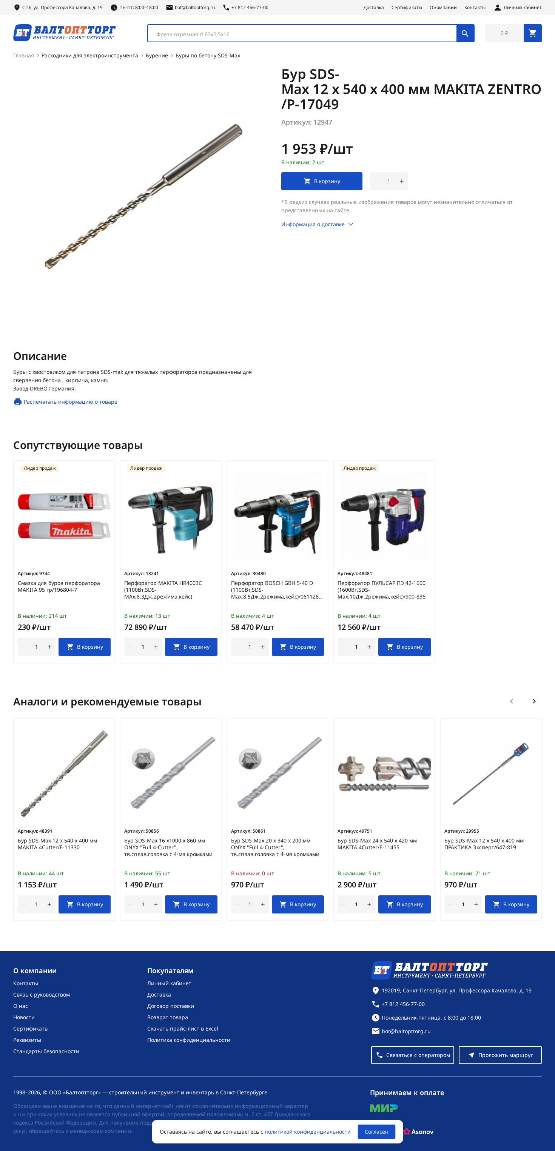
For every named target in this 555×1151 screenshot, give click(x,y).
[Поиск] (465, 33)
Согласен (376, 1131)
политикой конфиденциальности (308, 1131)
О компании (443, 8)
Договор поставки (170, 1005)
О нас (20, 1005)
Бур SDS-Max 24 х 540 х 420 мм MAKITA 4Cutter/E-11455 (377, 844)
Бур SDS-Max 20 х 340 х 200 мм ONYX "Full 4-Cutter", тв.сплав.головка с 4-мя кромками (275, 847)
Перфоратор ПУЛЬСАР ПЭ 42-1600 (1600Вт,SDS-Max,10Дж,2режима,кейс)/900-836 (382, 590)
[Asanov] (418, 1132)
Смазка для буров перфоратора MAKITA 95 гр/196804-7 (59, 586)
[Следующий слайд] (534, 701)
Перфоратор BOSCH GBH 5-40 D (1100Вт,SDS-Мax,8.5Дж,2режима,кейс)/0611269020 (277, 590)
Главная (23, 55)
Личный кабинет (169, 983)
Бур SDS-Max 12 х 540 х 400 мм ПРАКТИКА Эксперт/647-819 (484, 844)
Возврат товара (167, 1017)
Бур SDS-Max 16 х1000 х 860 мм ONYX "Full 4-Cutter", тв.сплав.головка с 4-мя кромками (168, 847)
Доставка (374, 8)
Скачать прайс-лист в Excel (182, 1028)
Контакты (475, 8)
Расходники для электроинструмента (90, 55)
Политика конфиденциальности (188, 1039)
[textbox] (306, 34)
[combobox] (311, 33)
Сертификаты (407, 8)
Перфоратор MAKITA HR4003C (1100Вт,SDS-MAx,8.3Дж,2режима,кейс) (163, 590)
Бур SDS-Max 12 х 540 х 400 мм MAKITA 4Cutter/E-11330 (57, 844)
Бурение (157, 55)
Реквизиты (27, 1039)
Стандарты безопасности (46, 1051)
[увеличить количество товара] (402, 181)
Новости (24, 1017)
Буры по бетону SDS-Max (208, 55)
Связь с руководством (41, 994)
